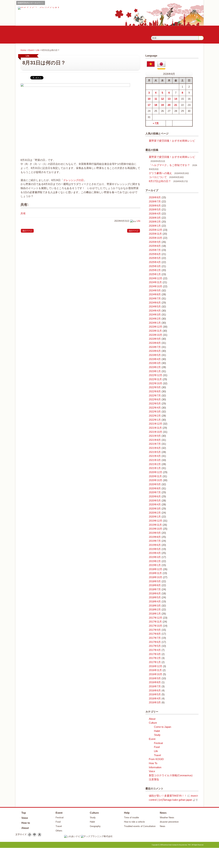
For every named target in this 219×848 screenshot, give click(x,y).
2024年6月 (155, 302)
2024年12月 (155, 278)
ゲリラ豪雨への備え (160, 173)
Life (37, 50)
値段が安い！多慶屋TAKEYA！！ (168, 795)
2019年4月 (155, 553)
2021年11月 (155, 427)
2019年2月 (155, 561)
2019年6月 (155, 545)
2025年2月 (155, 270)
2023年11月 (155, 330)
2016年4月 (155, 698)
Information (155, 767)
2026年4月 (155, 213)
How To (153, 763)
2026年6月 (155, 205)
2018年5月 (155, 597)
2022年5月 (155, 403)
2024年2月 (155, 318)
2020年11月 (155, 476)
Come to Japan (162, 727)
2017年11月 (155, 621)
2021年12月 (155, 423)
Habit (157, 731)
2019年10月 (155, 528)
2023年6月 (155, 351)
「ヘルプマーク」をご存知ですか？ (169, 165)
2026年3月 (155, 217)
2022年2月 (155, 415)
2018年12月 (155, 569)
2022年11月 (155, 379)
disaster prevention (169, 822)
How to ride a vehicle (134, 822)
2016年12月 (155, 666)
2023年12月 (155, 326)
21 (175, 105)
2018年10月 (155, 577)
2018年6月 (155, 593)
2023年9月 (155, 338)
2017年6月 (155, 642)
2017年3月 (155, 654)
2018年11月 (155, 573)
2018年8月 (155, 585)
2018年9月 (155, 581)
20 (169, 105)
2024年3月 (155, 314)
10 (149, 99)
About (152, 719)
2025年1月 (155, 274)
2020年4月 (155, 504)
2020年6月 (155, 496)
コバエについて (158, 177)
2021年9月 (155, 436)
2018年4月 (155, 601)
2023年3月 (155, 363)
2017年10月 (155, 625)
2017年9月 (155, 630)
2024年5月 (155, 306)
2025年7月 (155, 250)
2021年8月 (155, 440)
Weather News (167, 817)
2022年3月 (155, 411)
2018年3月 (155, 605)
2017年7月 (155, 638)
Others (59, 830)
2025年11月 (155, 233)
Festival (158, 743)
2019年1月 (155, 565)
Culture (153, 722)
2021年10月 (155, 432)
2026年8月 (155, 197)
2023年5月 (155, 355)
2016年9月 (155, 678)
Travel (157, 755)
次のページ (133, 231)
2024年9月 (155, 290)
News (163, 812)
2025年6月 (155, 254)
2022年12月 (155, 375)
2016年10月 (155, 674)
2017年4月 (155, 650)
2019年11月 (155, 524)
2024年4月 (155, 310)
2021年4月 (155, 456)
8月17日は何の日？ (160, 181)
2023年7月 (155, 347)
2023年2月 (155, 367)
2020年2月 (155, 512)
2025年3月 (155, 266)
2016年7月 (155, 686)
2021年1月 (155, 468)
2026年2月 (155, 221)
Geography (95, 826)
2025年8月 (155, 246)
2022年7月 (155, 395)
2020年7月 (155, 492)
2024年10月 (155, 286)
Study (157, 735)
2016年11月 (155, 670)
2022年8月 (155, 391)
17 (149, 105)
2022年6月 (155, 399)
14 (175, 99)
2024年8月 (155, 294)
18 (155, 105)
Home (23, 50)
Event (31, 50)
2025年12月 (155, 230)
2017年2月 (155, 658)
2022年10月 (155, 383)
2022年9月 (155, 387)
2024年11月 (155, 282)
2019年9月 (155, 533)
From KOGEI (156, 759)
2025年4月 (155, 262)
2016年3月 (155, 702)
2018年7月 (155, 589)
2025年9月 (155, 242)
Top (23, 812)
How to (25, 822)
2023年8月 (155, 343)
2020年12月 (155, 472)
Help (127, 812)
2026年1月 (155, 225)
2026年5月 (155, 209)
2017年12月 (155, 617)
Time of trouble (131, 817)
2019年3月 (155, 557)
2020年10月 (155, 480)
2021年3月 (155, 460)
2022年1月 (155, 419)
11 (155, 99)
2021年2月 (155, 464)
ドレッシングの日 (73, 180)
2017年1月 (155, 662)
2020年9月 (155, 484)
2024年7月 (155, 298)
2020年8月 (155, 488)
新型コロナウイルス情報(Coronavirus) (170, 775)
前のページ (27, 231)
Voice (152, 771)
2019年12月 (155, 520)
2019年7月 (155, 541)
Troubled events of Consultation (140, 826)
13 (169, 99)
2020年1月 (155, 516)
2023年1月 (155, 371)
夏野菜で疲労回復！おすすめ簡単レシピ (172, 140)
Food (157, 747)
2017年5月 (155, 646)
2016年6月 (155, 690)
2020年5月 (155, 500)
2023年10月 (155, 335)
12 (162, 99)
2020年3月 (155, 508)
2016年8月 (155, 682)
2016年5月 (155, 694)
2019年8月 (155, 537)
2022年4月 (155, 407)
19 (162, 105)
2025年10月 (155, 238)
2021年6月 (155, 448)
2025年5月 (155, 258)
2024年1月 (155, 322)
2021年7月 (155, 444)
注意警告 (154, 779)
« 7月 (156, 123)
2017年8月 (155, 633)
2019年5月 (155, 549)
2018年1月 (155, 613)
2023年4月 (155, 359)
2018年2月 (155, 609)
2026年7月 (155, 201)
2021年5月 (155, 452)
